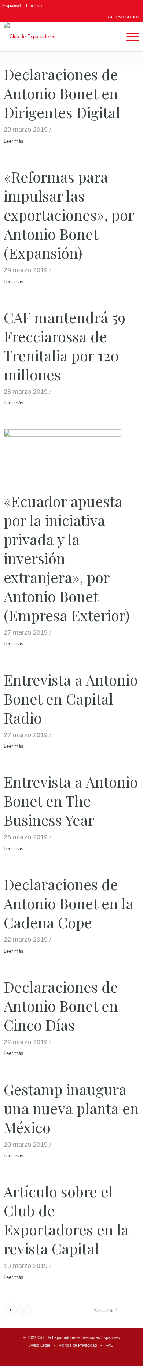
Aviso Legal (39, 1345)
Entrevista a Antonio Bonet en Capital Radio (71, 698)
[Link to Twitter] (112, 5)
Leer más (13, 141)
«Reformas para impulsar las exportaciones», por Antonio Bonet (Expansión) (69, 214)
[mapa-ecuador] (62, 458)
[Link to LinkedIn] (123, 5)
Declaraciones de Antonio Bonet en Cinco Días (61, 1005)
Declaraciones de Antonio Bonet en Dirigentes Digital (62, 93)
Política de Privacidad (78, 1345)
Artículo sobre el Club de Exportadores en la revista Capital (66, 1220)
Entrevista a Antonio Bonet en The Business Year (71, 800)
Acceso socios (123, 16)
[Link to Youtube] (133, 5)
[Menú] (129, 36)
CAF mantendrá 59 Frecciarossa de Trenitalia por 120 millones (64, 345)
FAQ (110, 1345)
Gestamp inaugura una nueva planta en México (71, 1108)
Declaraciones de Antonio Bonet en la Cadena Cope (68, 903)
